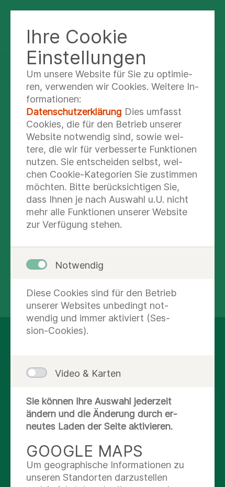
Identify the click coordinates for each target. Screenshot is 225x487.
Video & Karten (88, 373)
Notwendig (79, 265)
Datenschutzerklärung (74, 111)
